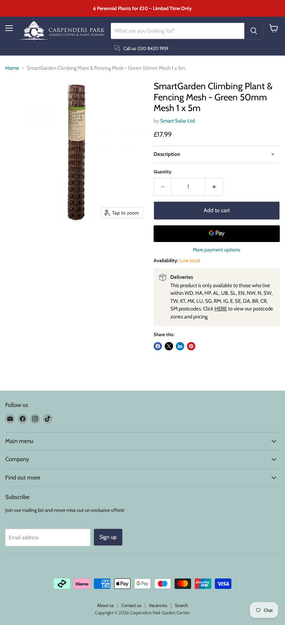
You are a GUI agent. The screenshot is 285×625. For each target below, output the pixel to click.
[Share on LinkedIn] (180, 346)
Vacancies (158, 605)
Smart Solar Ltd (177, 121)
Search (181, 605)
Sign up (108, 537)
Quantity (162, 171)
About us (105, 605)
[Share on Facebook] (158, 346)
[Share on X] (169, 346)
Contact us (131, 605)
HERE (220, 309)
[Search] (253, 31)
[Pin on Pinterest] (191, 346)
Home (12, 68)
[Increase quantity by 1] (214, 187)
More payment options (216, 249)
